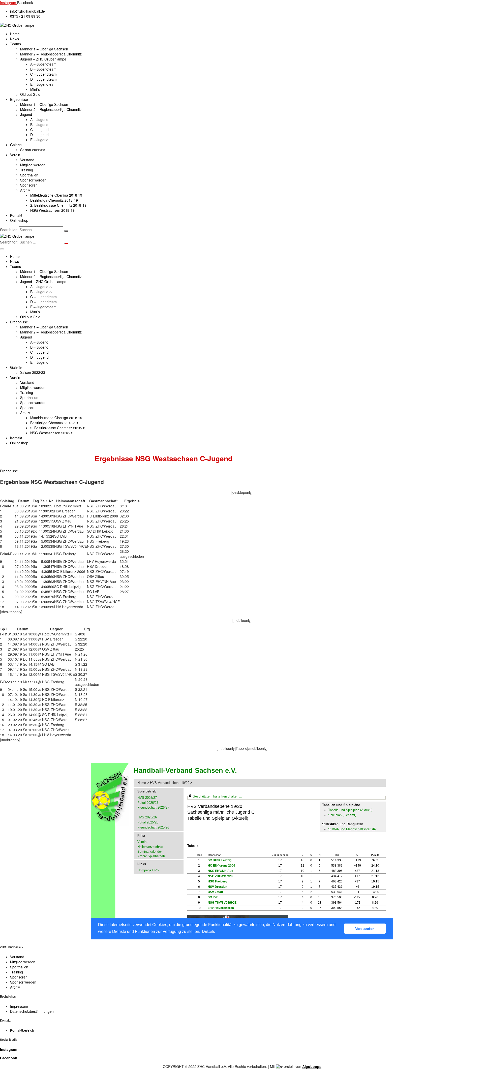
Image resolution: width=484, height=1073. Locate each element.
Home (15, 33)
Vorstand (27, 159)
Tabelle (241, 748)
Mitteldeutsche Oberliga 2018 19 (56, 195)
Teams (15, 43)
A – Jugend (39, 119)
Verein (15, 154)
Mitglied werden (32, 164)
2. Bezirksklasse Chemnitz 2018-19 (58, 205)
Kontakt (16, 215)
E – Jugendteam (43, 84)
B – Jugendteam (43, 69)
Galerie (16, 144)
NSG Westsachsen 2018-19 (52, 210)
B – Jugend (39, 124)
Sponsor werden (33, 179)
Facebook (8, 1057)
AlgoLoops (311, 1066)
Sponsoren (29, 185)
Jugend (26, 114)
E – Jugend (39, 139)
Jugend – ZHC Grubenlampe (43, 59)
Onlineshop (19, 220)
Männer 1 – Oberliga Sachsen (44, 48)
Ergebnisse (19, 99)
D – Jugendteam (43, 79)
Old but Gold (30, 94)
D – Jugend (39, 134)
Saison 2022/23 (32, 149)
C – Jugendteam (43, 74)
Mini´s (35, 89)
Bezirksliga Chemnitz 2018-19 (54, 200)
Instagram (8, 1049)
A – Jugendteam (43, 64)
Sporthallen (29, 174)
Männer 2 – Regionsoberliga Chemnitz (51, 53)
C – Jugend (39, 129)
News (14, 38)
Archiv (25, 190)
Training (26, 169)
